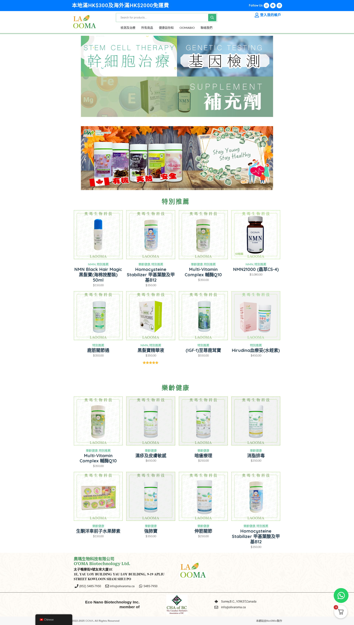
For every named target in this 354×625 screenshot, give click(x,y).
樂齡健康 (144, 264)
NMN (92, 264)
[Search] (212, 17)
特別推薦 (103, 264)
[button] (85, 158)
